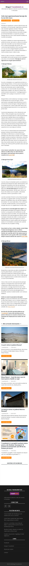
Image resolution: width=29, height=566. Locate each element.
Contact (6, 552)
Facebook (6, 542)
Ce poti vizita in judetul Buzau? (11, 345)
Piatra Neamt (11, 307)
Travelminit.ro (4, 347)
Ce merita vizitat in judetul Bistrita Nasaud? (13, 410)
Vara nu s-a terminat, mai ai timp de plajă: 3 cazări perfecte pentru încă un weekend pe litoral (13, 524)
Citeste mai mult (6, 356)
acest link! (24, 236)
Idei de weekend (6, 20)
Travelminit (4, 313)
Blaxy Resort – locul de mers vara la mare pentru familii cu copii (13, 378)
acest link (11, 155)
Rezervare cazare (8, 549)
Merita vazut (15, 20)
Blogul (14, 7)
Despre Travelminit (9, 546)
